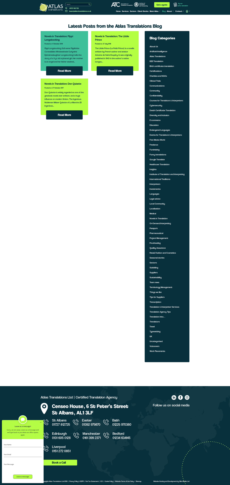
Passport (154, 228)
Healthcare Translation (160, 164)
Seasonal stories (157, 257)
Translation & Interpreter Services (164, 307)
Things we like (156, 292)
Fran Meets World (157, 140)
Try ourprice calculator (183, 5)
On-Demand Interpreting (160, 223)
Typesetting (155, 331)
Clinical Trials (155, 81)
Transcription (155, 302)
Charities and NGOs (158, 76)
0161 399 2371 (92, 438)
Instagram (187, 397)
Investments (155, 189)
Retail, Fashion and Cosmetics (163, 253)
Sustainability (156, 277)
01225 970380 (121, 424)
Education (154, 125)
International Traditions (160, 179)
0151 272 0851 (61, 451)
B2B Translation (156, 61)
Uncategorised (156, 341)
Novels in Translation (159, 218)
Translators (155, 321)
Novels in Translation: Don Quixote (63, 83)
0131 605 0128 (61, 438)
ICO (102, 481)
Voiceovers (154, 346)
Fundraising (154, 149)
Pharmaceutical (156, 233)
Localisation (155, 208)
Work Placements (157, 351)
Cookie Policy (109, 481)
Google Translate (157, 159)
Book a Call (59, 462)
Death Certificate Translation (162, 110)
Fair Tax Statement (92, 481)
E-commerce (155, 120)
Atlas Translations (157, 56)
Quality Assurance (158, 248)
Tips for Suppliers (157, 297)
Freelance (154, 144)
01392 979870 (91, 424)
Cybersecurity (156, 105)
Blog (164, 11)
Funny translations (158, 154)
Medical (153, 213)
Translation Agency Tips (160, 312)
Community (155, 90)
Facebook (180, 397)
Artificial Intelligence (158, 51)
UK (151, 336)
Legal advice (155, 198)
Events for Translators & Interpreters (166, 135)
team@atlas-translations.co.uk (80, 11)
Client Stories (143, 11)
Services (125, 11)
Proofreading (155, 243)
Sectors (133, 11)
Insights (153, 169)
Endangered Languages (160, 130)
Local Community (157, 203)
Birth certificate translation (162, 66)
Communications (157, 85)
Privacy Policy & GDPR (76, 481)
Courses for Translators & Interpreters (166, 100)
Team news (154, 282)
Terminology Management (161, 287)
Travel (152, 326)
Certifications (156, 71)
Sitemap (138, 481)
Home (118, 11)
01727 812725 (61, 424)
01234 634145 (121, 438)
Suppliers (154, 272)
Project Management (159, 238)
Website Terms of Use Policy (124, 481)
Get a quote (161, 4)
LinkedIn (173, 397)
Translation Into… (157, 316)
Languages (154, 194)
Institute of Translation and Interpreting (167, 174)
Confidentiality (156, 95)
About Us (154, 46)
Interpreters (155, 184)
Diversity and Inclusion (159, 115)
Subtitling (154, 267)
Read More (64, 71)
